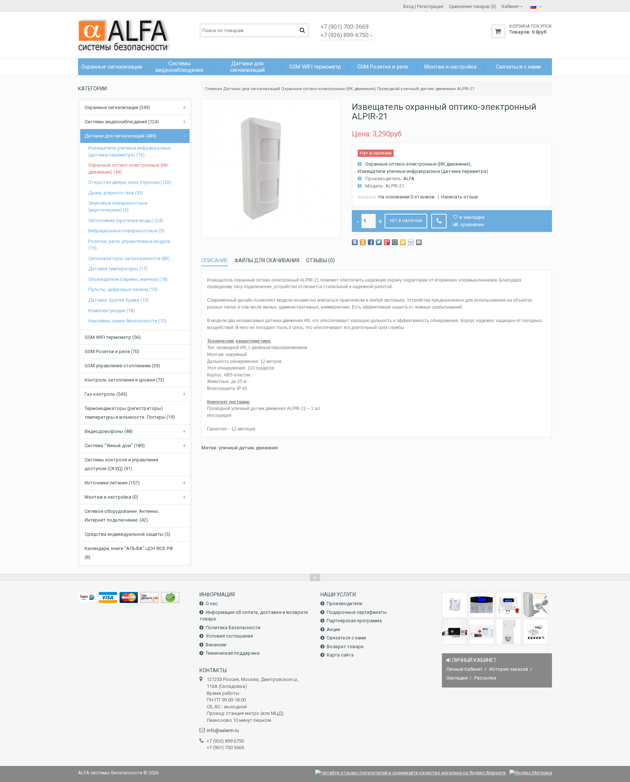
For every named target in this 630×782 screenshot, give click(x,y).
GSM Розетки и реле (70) (112, 351)
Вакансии (216, 644)
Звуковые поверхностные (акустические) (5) (117, 206)
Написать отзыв (459, 197)
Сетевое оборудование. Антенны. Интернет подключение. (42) (122, 515)
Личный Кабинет (464, 669)
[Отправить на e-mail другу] (411, 242)
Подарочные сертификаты (357, 612)
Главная (213, 88)
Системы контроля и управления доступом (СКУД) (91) (121, 464)
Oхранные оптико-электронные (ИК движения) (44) (128, 168)
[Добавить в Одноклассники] (363, 242)
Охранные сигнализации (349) (117, 107)
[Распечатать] (419, 242)
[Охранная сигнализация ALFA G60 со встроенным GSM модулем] (481, 631)
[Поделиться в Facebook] (371, 242)
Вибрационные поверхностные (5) (126, 230)
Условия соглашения (229, 636)
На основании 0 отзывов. (407, 197)
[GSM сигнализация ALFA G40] (508, 604)
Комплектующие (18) (111, 310)
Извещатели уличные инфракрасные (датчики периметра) (423, 171)
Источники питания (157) (112, 482)
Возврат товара (345, 646)
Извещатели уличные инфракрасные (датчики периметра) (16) (129, 151)
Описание (214, 260)
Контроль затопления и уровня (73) (124, 380)
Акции (333, 629)
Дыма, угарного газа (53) (115, 193)
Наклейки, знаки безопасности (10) (127, 321)
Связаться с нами (346, 637)
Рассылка (485, 678)
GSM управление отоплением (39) (122, 365)
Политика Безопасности (233, 627)
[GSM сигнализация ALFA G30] (481, 604)
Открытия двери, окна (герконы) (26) (129, 182)
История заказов (508, 669)
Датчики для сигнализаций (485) (120, 136)
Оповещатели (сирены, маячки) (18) (128, 279)
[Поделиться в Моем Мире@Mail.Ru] (395, 242)
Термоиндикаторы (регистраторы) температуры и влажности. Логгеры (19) (130, 413)
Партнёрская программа (354, 620)
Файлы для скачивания (266, 260)
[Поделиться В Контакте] (355, 242)
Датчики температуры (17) (118, 268)
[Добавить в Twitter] (379, 242)
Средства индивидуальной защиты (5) (127, 534)
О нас (212, 603)
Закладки (457, 678)
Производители (344, 603)
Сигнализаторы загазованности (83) (129, 258)
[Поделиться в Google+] (387, 242)
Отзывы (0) (320, 260)
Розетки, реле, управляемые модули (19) (129, 245)
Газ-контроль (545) (106, 394)
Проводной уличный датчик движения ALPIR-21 (426, 88)
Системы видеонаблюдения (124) (122, 121)
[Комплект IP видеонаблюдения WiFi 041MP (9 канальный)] (535, 631)
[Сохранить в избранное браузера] (403, 242)
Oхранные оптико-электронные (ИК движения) (328, 88)
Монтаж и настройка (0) (111, 497)
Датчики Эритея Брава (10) (118, 300)
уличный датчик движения (248, 447)
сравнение (472, 224)
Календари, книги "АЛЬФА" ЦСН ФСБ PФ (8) (129, 553)
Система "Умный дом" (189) (115, 445)
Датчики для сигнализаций (251, 88)
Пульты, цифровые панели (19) (123, 289)
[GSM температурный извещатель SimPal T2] (535, 604)
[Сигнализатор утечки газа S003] (454, 604)
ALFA (409, 178)
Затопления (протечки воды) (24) (125, 220)
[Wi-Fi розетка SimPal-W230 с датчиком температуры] (508, 631)
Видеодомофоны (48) (109, 431)
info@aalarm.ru (223, 730)
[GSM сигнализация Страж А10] (454, 631)
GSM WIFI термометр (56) (113, 337)
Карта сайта (340, 655)
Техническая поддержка (233, 653)
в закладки (472, 217)
